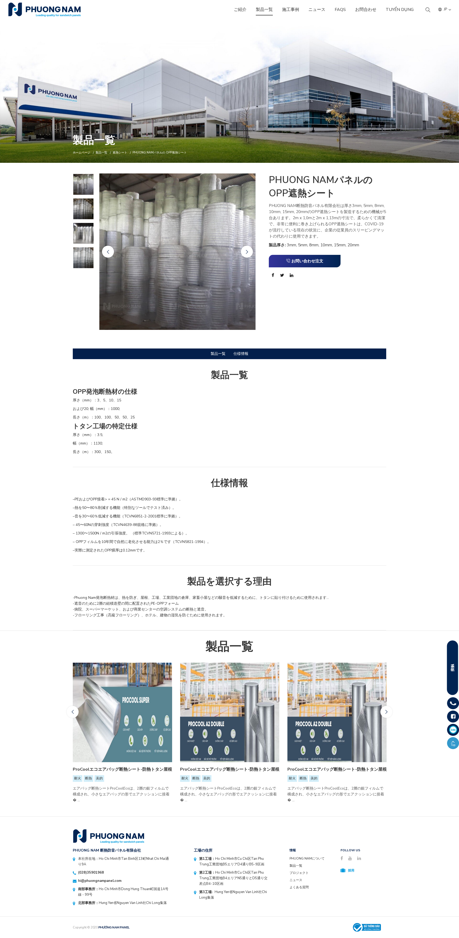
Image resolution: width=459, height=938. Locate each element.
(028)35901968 (91, 872)
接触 (452, 667)
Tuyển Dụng (400, 10)
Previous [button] (108, 252)
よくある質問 (299, 887)
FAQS (340, 10)
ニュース (316, 10)
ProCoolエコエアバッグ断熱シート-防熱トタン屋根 (122, 769)
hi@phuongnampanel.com (99, 880)
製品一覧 (264, 10)
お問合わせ (365, 10)
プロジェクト (299, 873)
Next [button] (247, 252)
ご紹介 (240, 10)
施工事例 (290, 10)
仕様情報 (240, 353)
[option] (229, 91)
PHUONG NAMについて (307, 858)
